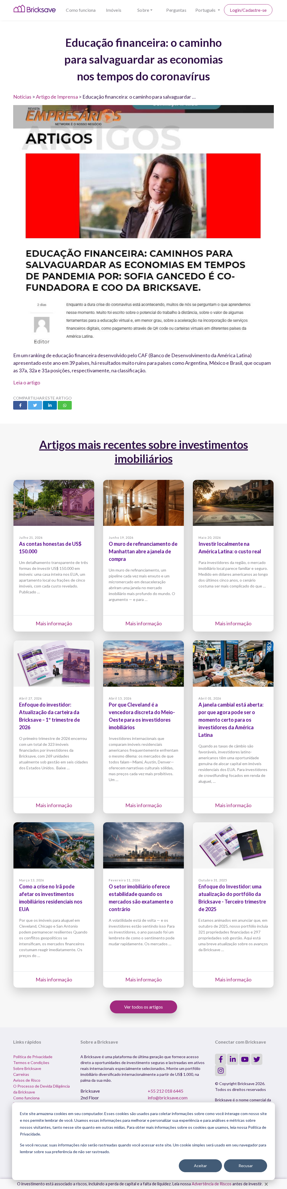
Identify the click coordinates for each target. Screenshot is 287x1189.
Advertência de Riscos (212, 1183)
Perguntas (176, 10)
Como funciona (81, 10)
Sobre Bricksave (27, 1068)
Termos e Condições (31, 1062)
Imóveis (113, 10)
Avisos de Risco (26, 1080)
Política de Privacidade (32, 1056)
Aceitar (200, 1165)
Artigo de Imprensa (57, 97)
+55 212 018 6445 (165, 1090)
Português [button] (206, 10)
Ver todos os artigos (143, 1006)
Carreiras (21, 1074)
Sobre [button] (143, 10)
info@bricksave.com (168, 1097)
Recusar (246, 1165)
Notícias (22, 97)
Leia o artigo (26, 382)
